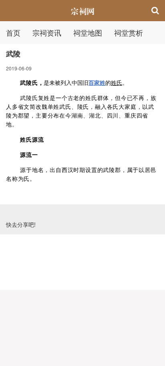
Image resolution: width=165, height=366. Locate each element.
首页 (13, 32)
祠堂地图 (87, 32)
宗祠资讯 (46, 32)
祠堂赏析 (128, 32)
